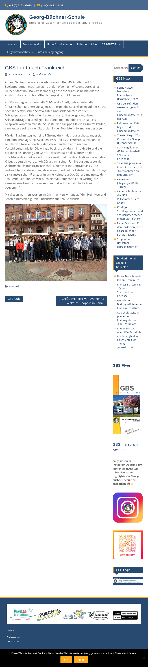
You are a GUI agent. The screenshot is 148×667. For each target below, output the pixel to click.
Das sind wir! (31, 44)
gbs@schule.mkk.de (52, 5)
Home (11, 44)
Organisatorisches (18, 52)
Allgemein (14, 286)
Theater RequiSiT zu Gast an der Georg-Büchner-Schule (129, 139)
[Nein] (143, 658)
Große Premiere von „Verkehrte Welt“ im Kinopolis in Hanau (83, 301)
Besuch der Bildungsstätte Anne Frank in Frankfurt (129, 304)
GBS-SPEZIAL (110, 44)
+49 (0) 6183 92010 (20, 5)
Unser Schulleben (58, 44)
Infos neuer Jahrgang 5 (52, 52)
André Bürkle (43, 74)
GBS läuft (14, 299)
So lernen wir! (85, 44)
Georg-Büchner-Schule (57, 17)
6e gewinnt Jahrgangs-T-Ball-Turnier (127, 183)
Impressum (13, 641)
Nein (81, 659)
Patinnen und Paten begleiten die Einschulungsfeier (129, 127)
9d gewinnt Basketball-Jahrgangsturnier (127, 242)
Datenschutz (14, 637)
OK (66, 659)
